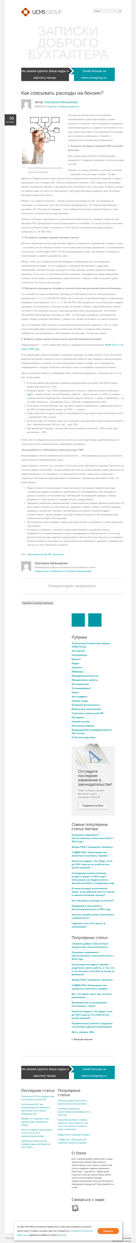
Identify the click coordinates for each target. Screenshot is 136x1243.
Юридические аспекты (85, 680)
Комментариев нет (69, 106)
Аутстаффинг (79, 696)
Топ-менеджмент (81, 688)
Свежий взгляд (80, 721)
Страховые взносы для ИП (87, 713)
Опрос (75, 692)
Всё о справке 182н (83, 1032)
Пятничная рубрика (83, 725)
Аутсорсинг (78, 650)
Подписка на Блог (93, 805)
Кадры (75, 663)
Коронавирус (79, 655)
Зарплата (77, 667)
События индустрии (84, 737)
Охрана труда (80, 700)
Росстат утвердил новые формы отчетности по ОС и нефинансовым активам (36, 1133)
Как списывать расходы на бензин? (93, 900)
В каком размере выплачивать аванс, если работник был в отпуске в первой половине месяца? (93, 891)
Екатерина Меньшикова (61, 102)
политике (62, 1235)
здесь (30, 394)
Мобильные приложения (86, 709)
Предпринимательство (85, 675)
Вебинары (78, 671)
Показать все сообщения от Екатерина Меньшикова (63, 571)
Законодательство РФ (39, 554)
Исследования (80, 684)
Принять (108, 1231)
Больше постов (83, 1039)
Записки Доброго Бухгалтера (68, 43)
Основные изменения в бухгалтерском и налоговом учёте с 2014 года (93, 838)
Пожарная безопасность (86, 705)
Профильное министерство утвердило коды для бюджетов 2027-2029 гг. (35, 1144)
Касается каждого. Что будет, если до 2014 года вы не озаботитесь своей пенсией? (92, 864)
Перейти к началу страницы (37, 603)
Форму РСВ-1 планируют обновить (92, 847)
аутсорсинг (58, 554)
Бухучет (53, 106)
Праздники (78, 717)
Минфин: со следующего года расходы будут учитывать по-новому (35, 1122)
